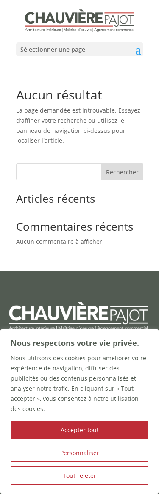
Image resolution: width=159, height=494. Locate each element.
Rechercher (122, 172)
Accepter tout (80, 430)
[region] (79, 411)
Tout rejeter (79, 476)
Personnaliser (79, 453)
